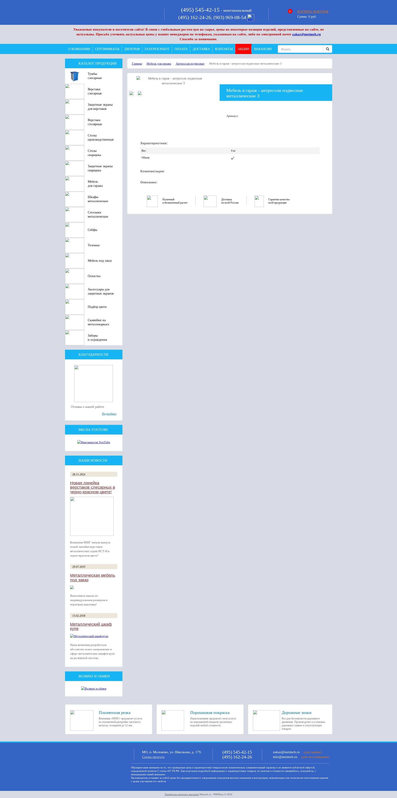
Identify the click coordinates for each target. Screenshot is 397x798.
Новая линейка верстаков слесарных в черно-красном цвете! (92, 487)
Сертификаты (107, 49)
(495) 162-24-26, (195, 17)
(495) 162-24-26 (237, 757)
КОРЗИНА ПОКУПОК (313, 11)
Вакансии (263, 49)
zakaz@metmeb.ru (306, 34)
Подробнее (109, 413)
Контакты (224, 49)
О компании (79, 49)
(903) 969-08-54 (230, 17)
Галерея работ (157, 49)
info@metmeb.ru (285, 757)
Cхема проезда (153, 757)
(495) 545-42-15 (200, 10)
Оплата (181, 49)
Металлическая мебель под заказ (92, 577)
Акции (243, 49)
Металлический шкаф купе (91, 626)
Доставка (201, 49)
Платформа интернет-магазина (182, 794)
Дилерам (132, 49)
